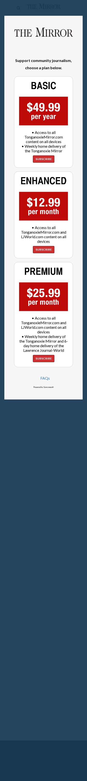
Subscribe (44, 159)
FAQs (45, 378)
